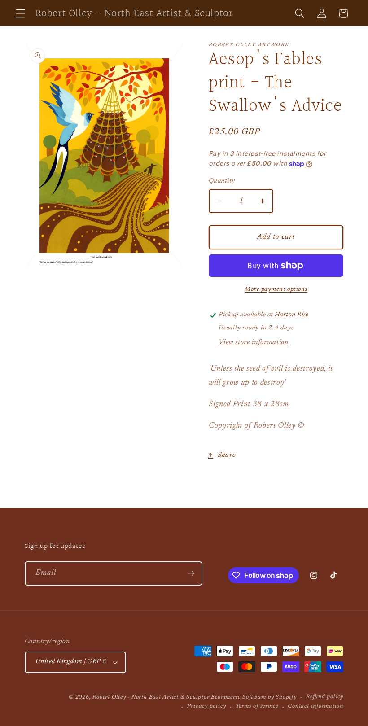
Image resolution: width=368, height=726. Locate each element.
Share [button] (226, 455)
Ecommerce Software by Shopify (253, 697)
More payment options (276, 289)
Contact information (315, 706)
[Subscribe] (191, 573)
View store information (254, 342)
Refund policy (324, 697)
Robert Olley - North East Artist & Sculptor (150, 697)
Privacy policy (206, 706)
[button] (20, 13)
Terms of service (257, 706)
